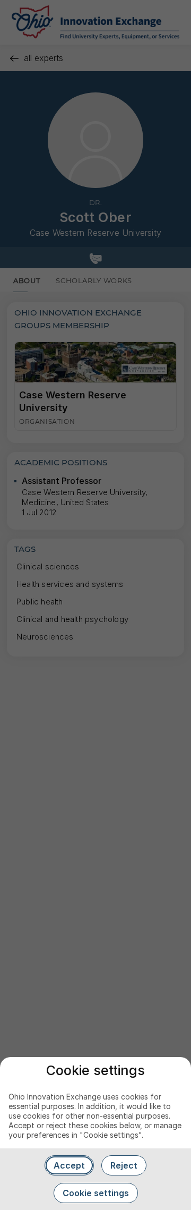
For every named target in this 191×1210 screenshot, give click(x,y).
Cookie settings (96, 1193)
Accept (69, 1165)
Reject (123, 1165)
